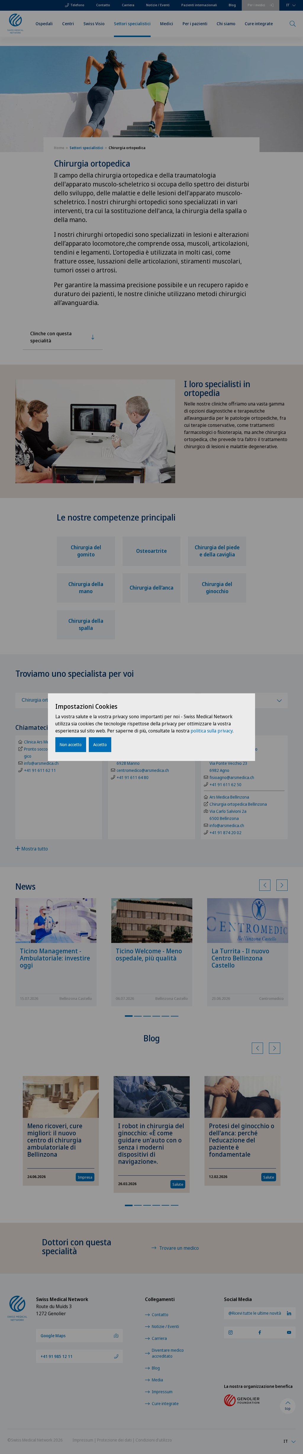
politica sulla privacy (212, 730)
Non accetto (71, 744)
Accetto (100, 744)
